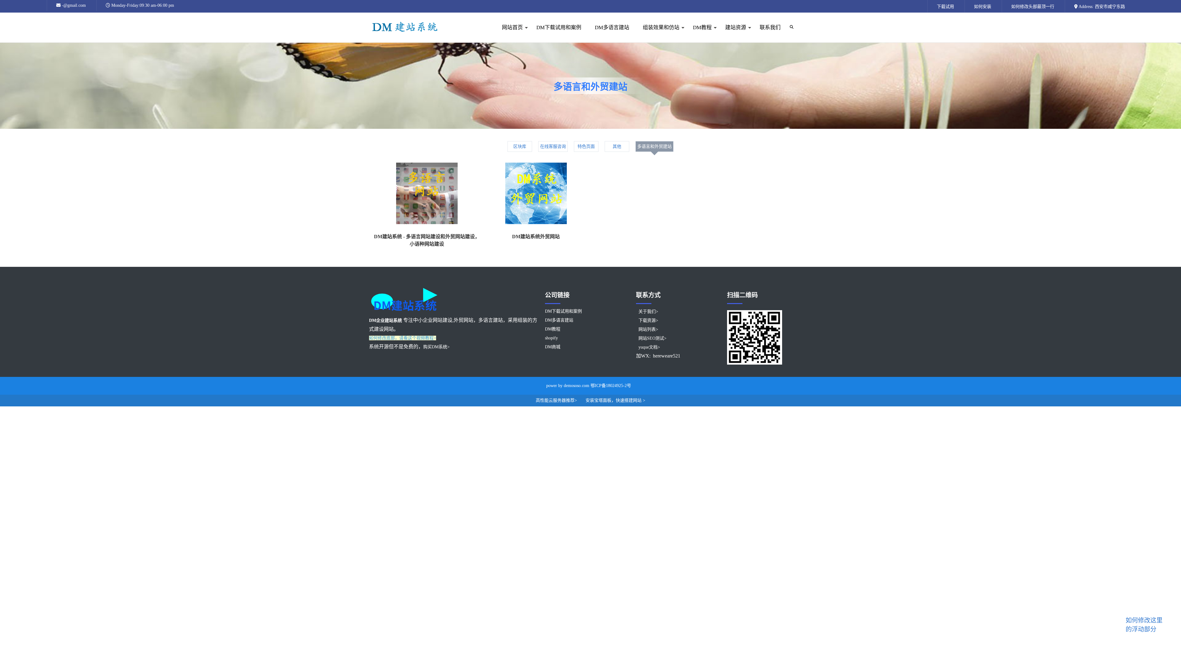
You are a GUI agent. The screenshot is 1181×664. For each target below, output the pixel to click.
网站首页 (509, 34)
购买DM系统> (436, 347)
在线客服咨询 (553, 146)
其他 (617, 146)
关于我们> (648, 311)
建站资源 (732, 34)
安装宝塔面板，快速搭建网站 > (615, 400)
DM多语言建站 (612, 27)
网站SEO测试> (652, 338)
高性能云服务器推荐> (557, 400)
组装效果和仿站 (657, 34)
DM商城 (552, 347)
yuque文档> (649, 347)
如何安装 (982, 6)
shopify (551, 338)
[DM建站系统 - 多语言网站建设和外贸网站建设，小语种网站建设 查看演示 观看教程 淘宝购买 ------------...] (426, 195)
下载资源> (648, 320)
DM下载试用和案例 (558, 27)
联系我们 (770, 27)
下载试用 (945, 6)
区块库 (519, 146)
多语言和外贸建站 (654, 146)
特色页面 (586, 146)
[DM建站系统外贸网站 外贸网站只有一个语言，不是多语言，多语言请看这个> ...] (535, 195)
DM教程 (699, 34)
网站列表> (648, 329)
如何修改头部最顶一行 (1032, 6)
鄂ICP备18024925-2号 (610, 385)
